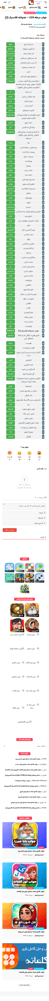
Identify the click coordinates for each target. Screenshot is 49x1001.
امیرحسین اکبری (39, 855)
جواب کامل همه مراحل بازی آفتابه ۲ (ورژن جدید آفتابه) (23, 770)
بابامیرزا (41, 848)
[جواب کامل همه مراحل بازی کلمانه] (24, 956)
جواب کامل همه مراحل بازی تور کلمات (30, 891)
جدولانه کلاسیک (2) (29, 13)
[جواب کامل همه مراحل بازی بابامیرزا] (24, 835)
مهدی (44, 797)
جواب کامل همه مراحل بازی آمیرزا (29, 797)
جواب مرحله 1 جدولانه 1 (22, 780)
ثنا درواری (43, 802)
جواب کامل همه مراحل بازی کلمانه (31, 972)
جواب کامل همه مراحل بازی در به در (26, 764)
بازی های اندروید (41, 13)
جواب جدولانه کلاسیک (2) (28, 330)
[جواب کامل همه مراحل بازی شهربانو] (24, 916)
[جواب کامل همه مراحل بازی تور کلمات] (24, 875)
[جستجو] (9, 2)
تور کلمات (30, 888)
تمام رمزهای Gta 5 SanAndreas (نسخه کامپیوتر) (21, 786)
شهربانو (30, 928)
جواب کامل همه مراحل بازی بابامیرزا (31, 851)
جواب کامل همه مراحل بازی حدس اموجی (24, 802)
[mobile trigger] (45, 2)
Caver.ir (10, 330)
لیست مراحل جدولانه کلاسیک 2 (32, 38)
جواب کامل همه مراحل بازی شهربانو (31, 931)
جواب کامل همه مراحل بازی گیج (30, 791)
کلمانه (30, 969)
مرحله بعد (40, 35)
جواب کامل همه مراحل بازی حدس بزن (27, 759)
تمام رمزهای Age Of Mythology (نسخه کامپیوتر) (22, 775)
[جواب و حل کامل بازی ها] (36, 2)
